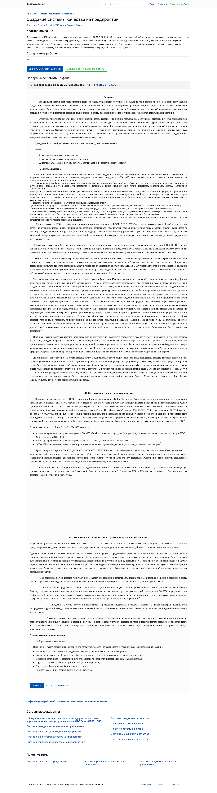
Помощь (163, 4)
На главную (32, 14)
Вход (152, 4)
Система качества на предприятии (47, 761)
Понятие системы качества (127, 723)
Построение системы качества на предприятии (54, 736)
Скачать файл (108, 85)
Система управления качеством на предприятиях (56, 741)
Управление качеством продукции (57, 14)
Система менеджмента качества (130, 718)
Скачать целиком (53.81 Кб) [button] (44, 68)
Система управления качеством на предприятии (103, 763)
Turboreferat (47, 784)
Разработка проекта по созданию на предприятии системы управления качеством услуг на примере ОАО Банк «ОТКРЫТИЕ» (65, 720)
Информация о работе (67, 701)
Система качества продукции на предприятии (54, 731)
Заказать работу (179, 4)
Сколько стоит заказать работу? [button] (86, 68)
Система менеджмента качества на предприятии (55, 726)
